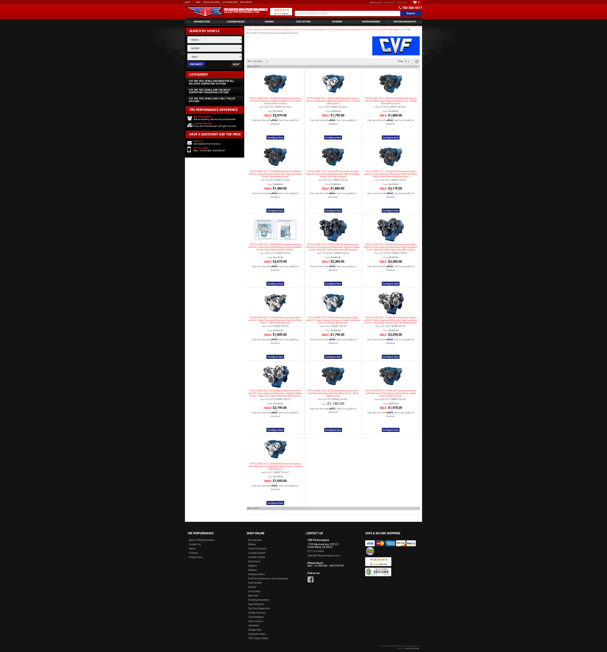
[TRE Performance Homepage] (204, 12)
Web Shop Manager (412, 648)
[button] (358, 13)
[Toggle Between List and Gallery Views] (415, 61)
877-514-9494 (201, 148)
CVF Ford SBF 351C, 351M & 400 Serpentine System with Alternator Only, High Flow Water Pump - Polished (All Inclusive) (275, 466)
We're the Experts (203, 116)
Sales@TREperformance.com (241, 12)
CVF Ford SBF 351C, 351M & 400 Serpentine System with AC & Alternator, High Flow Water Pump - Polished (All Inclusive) (333, 101)
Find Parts (196, 64)
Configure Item (275, 137)
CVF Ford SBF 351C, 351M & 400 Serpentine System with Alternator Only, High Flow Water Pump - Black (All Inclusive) (333, 393)
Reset (236, 64)
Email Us (198, 141)
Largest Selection (203, 123)
